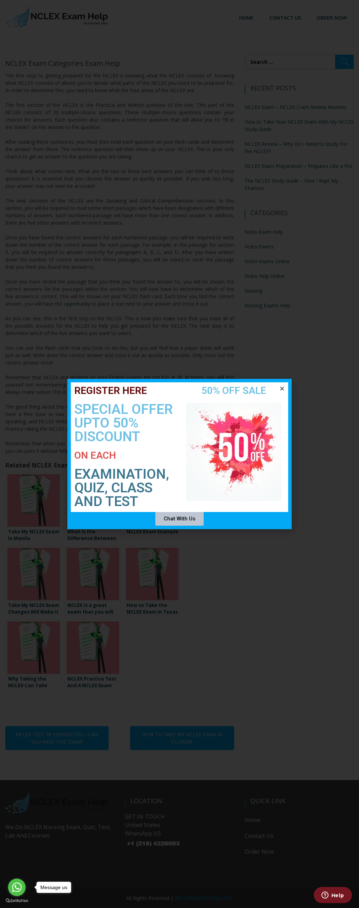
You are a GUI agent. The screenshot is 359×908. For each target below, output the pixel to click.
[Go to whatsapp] (17, 887)
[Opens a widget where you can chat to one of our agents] (332, 895)
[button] (282, 388)
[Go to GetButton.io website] (17, 901)
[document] (179, 454)
